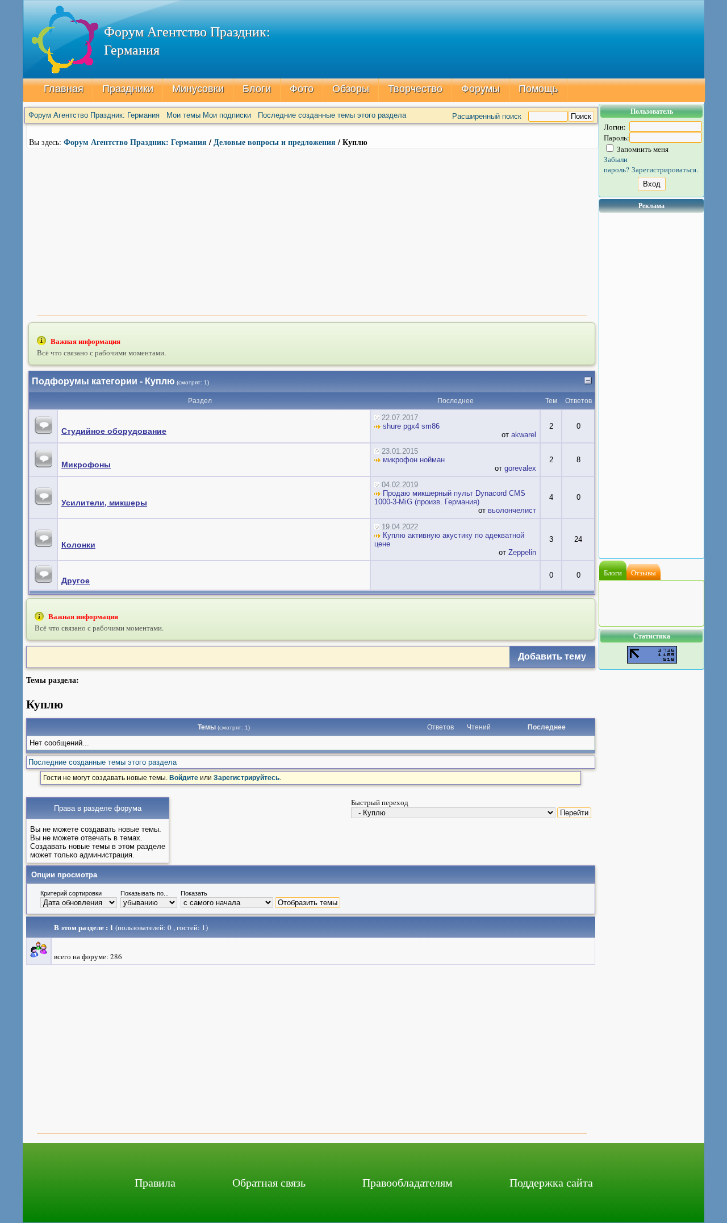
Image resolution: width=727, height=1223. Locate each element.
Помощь (538, 88)
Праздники (127, 88)
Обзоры (350, 88)
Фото (302, 88)
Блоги (257, 88)
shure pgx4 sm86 (410, 426)
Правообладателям (407, 1182)
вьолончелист (512, 510)
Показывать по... (144, 893)
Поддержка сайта (551, 1182)
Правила (155, 1182)
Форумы (480, 88)
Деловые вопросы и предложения (275, 142)
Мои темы (183, 115)
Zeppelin (522, 552)
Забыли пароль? (616, 164)
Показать (194, 893)
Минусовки (198, 88)
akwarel (523, 434)
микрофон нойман (413, 459)
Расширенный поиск (486, 116)
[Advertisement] (311, 230)
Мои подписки (227, 115)
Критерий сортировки (71, 893)
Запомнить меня (641, 149)
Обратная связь (269, 1182)
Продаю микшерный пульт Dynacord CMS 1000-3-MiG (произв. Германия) (449, 497)
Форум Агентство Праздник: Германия (94, 115)
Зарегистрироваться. (665, 169)
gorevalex (520, 468)
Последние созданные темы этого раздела (332, 115)
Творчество (415, 88)
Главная (63, 88)
